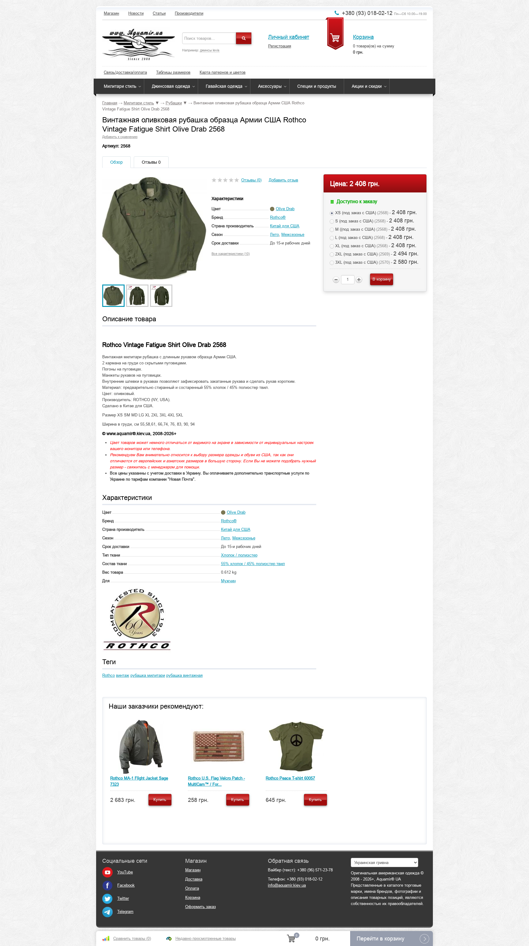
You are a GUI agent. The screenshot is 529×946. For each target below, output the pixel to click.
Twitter (123, 898)
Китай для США (284, 226)
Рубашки (174, 103)
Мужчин (228, 581)
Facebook (126, 885)
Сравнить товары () (132, 938)
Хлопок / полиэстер (239, 555)
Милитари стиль (120, 86)
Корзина (363, 37)
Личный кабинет (288, 37)
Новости (136, 13)
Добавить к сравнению (119, 137)
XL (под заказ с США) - (375, 245)
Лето (274, 234)
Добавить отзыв (283, 180)
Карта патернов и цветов (223, 72)
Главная (109, 103)
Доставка (193, 879)
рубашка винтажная (184, 675)
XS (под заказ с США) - (375, 212)
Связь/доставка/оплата (125, 72)
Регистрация (279, 46)
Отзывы (151, 162)
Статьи (159, 13)
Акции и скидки (367, 86)
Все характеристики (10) (231, 253)
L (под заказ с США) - (374, 237)
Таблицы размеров (173, 72)
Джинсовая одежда (171, 86)
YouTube (125, 872)
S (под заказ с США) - (374, 221)
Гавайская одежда (224, 86)
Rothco (108, 675)
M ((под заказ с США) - (375, 229)
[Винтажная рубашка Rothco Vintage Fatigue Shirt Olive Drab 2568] (113, 295)
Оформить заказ (200, 906)
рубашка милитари (147, 675)
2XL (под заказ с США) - (376, 254)
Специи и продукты (316, 86)
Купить (159, 799)
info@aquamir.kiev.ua (287, 885)
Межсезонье (292, 234)
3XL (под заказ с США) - (376, 262)
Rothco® (278, 217)
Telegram (125, 911)
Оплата (192, 888)
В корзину (382, 279)
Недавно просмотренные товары (205, 938)
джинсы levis (209, 50)
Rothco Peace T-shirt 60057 (290, 778)
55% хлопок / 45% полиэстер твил (253, 563)
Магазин (111, 13)
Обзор (116, 162)
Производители (189, 13)
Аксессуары (270, 86)
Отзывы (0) (251, 180)
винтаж (122, 675)
